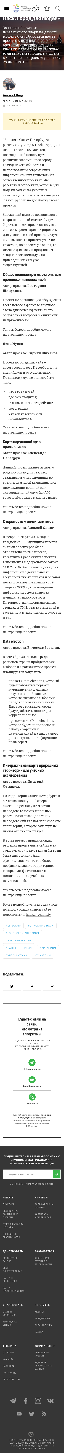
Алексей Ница (13, 95)
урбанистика (17, 955)
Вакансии (9, 1366)
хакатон (38, 150)
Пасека (39, 1332)
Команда (8, 1359)
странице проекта (21, 432)
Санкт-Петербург (19, 948)
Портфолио (9, 1373)
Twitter (32, 1413)
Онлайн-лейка (43, 1325)
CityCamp (14, 925)
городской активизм (23, 933)
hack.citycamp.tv (38, 914)
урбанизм (48, 948)
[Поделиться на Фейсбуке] (32, 986)
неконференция (19, 940)
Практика (8, 1204)
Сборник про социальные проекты (10, 1214)
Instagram (38, 1400)
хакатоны (43, 955)
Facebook (25, 1400)
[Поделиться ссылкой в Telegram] (52, 986)
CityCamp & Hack (42, 925)
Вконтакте (50, 1400)
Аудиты (39, 1312)
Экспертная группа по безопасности (43, 1261)
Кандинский (42, 1319)
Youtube (19, 1413)
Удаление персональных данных (44, 1366)
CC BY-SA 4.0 (38, 1449)
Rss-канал (44, 1413)
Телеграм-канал (13, 1400)
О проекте (9, 1353)
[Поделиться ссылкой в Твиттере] (12, 986)
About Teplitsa (11, 1380)
